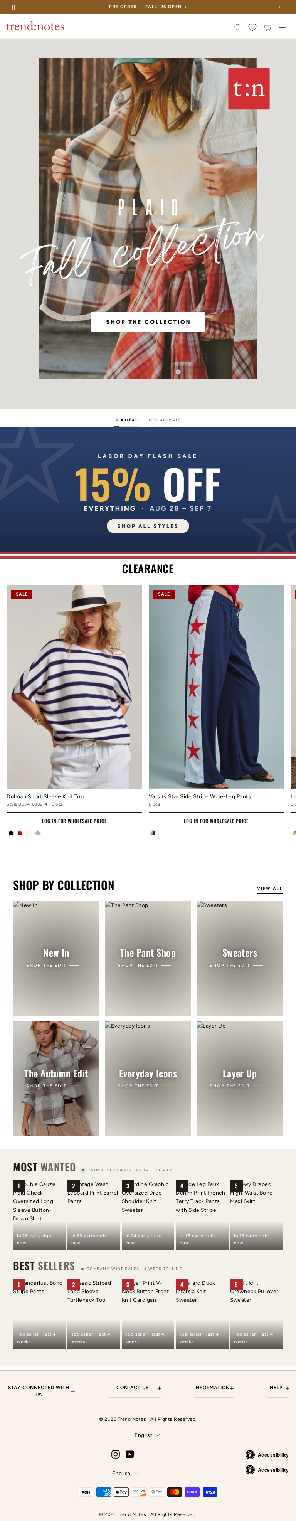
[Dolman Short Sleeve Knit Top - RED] (20, 833)
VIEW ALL (270, 888)
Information (214, 1388)
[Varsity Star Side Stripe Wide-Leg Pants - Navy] (153, 833)
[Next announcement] (279, 7)
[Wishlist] (252, 27)
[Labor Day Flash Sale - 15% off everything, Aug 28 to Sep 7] (148, 493)
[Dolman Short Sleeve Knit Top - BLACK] (11, 833)
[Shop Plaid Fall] (148, 224)
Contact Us (138, 1388)
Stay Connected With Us (41, 1391)
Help (279, 1388)
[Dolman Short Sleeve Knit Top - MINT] (37, 833)
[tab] (127, 421)
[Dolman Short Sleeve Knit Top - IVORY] (29, 833)
